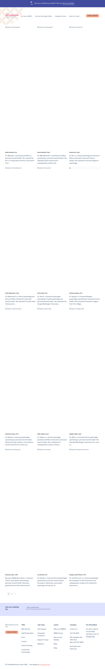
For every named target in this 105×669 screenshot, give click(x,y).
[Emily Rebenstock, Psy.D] (20, 229)
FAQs (55, 648)
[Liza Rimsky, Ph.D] (52, 510)
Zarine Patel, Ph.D (42, 293)
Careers (24, 641)
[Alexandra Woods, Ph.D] (20, 369)
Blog (55, 644)
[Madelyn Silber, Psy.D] (84, 369)
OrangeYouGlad (44, 664)
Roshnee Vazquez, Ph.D (75, 293)
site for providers (68, 3)
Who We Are (25, 629)
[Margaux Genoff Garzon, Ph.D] (84, 510)
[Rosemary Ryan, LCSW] (20, 510)
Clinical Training (26, 645)
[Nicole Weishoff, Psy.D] (52, 88)
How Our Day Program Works (43, 16)
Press (23, 637)
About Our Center (74, 16)
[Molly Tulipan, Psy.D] (52, 369)
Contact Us (73, 629)
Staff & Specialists (27, 633)
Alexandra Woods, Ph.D (12, 434)
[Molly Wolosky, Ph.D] (20, 88)
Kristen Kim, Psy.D (74, 152)
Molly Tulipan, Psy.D (43, 434)
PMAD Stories (58, 633)
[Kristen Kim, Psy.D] (84, 88)
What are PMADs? (60, 629)
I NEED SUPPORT (92, 15)
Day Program (42, 629)
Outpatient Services (60, 16)
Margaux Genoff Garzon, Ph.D (77, 575)
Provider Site (90, 636)
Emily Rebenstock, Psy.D (12, 293)
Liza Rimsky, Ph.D (42, 575)
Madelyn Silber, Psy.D (75, 434)
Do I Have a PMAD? (26, 16)
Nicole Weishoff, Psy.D (43, 152)
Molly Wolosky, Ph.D (11, 152)
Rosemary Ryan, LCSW (11, 575)
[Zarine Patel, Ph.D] (52, 229)
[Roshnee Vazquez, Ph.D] (84, 229)
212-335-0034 (74, 633)
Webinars (41, 644)
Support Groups (43, 640)
